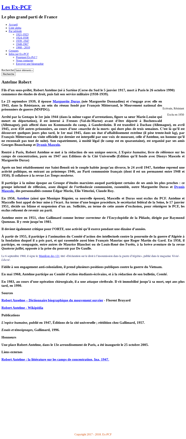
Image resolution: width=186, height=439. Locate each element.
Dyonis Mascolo (48, 145)
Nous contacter (24, 60)
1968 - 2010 (23, 47)
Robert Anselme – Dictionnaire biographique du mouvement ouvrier (52, 300)
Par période (15, 31)
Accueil (13, 24)
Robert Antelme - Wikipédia (22, 308)
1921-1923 (22, 34)
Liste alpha (15, 27)
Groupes (14, 50)
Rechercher (8, 70)
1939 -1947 (22, 40)
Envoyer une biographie (30, 63)
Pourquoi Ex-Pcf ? (26, 57)
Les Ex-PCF (16, 7)
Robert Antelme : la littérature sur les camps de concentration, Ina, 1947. (55, 359)
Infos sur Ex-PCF (19, 54)
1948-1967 (22, 44)
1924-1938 (22, 37)
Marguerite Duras (67, 101)
